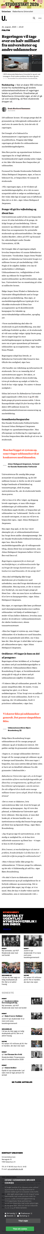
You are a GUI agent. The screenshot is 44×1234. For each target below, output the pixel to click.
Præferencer (26, 1213)
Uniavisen (6, 11)
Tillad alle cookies (20, 1229)
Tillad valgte (23, 1221)
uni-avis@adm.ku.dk (15, 1169)
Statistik (11, 1216)
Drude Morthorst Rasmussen (19, 108)
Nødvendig (12, 1213)
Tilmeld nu (7, 929)
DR (18, 243)
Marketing (24, 1216)
